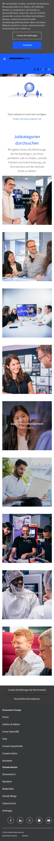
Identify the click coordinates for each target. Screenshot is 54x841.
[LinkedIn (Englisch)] (20, 820)
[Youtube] (49, 820)
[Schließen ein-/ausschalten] (4, 59)
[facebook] (10, 820)
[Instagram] (39, 820)
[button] (35, 69)
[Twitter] (29, 820)
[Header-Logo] (20, 58)
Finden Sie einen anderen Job (27, 118)
